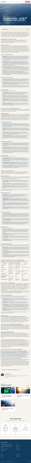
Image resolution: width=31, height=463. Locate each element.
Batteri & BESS (18, 448)
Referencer (10, 1)
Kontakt (2, 457)
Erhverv (17, 443)
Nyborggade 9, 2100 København (5, 448)
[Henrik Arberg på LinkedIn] (9, 373)
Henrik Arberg (7, 373)
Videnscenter (17, 1)
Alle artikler (27, 385)
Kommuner (17, 447)
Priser (14, 1)
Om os (21, 2)
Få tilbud (27, 1)
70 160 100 (2, 449)
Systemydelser (18, 449)
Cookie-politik (18, 456)
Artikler (2, 456)
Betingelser (17, 455)
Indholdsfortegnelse (15, 29)
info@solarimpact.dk (3, 450)
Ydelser (6, 1)
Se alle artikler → (7, 377)
